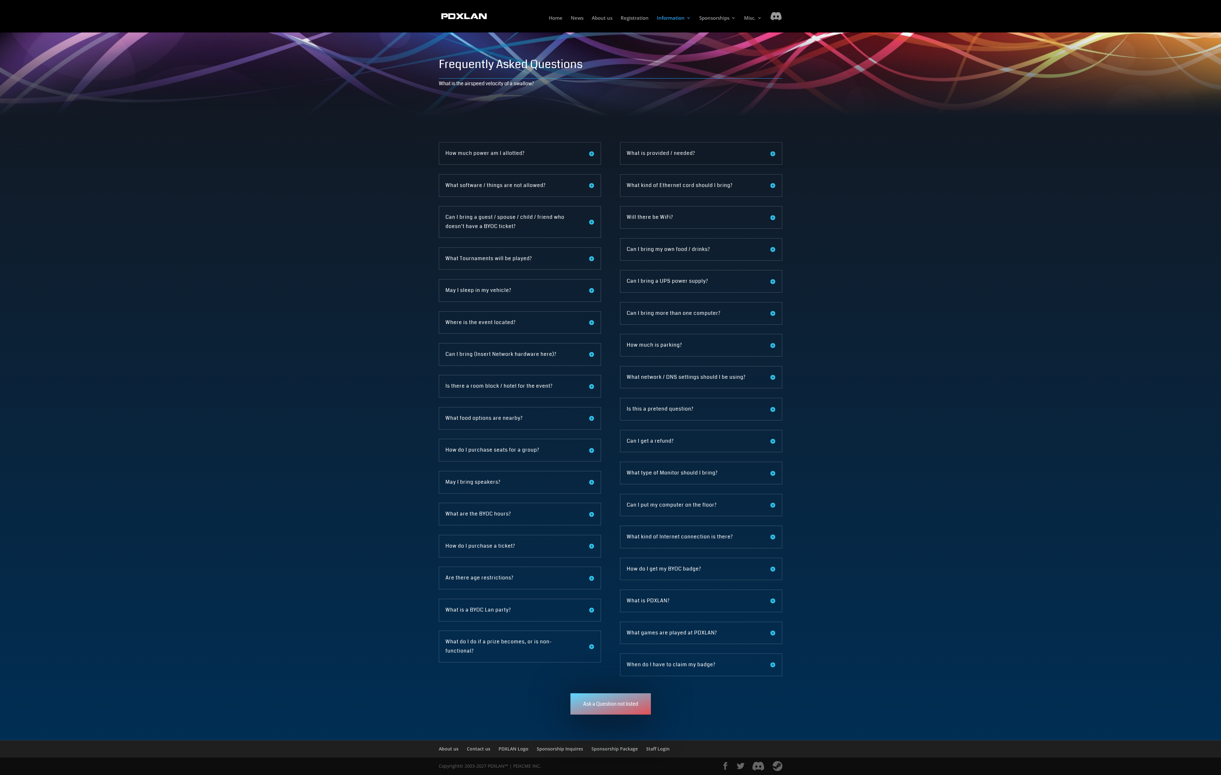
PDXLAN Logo (513, 749)
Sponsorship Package (614, 749)
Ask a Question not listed (610, 704)
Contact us (478, 749)
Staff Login (658, 749)
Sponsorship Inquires (560, 749)
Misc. (749, 18)
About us (602, 18)
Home (555, 18)
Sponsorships (714, 18)
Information (671, 18)
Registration (635, 18)
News (577, 18)
